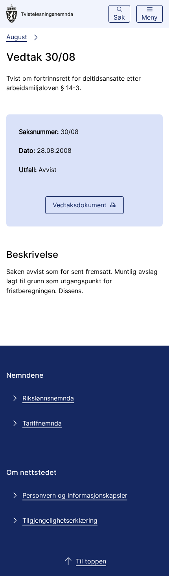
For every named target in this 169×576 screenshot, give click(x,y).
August (16, 37)
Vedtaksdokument (80, 205)
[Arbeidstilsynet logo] (39, 14)
